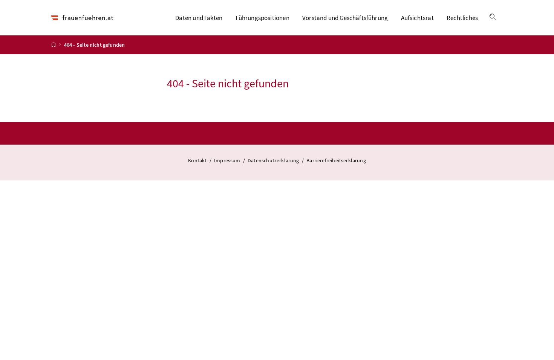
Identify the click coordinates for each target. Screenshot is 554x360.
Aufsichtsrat (417, 18)
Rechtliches (462, 18)
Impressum (228, 160)
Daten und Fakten (198, 18)
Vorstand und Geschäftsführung (345, 18)
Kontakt (198, 160)
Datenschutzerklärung (274, 160)
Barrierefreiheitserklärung (336, 160)
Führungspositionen (262, 18)
